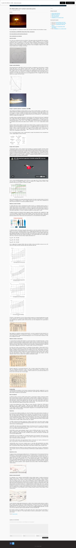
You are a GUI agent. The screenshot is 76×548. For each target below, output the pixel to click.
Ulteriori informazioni (17, 2)
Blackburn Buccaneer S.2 (56, 14)
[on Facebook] (11, 543)
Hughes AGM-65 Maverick (56, 13)
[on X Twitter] (13, 543)
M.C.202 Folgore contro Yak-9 (60, 22)
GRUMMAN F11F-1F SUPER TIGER (57, 17)
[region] (38, 2)
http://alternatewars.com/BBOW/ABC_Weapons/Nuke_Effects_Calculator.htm (22, 31)
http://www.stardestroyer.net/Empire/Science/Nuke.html (18, 33)
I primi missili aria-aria (55, 16)
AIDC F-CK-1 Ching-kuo (55, 15)
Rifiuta (62, 2)
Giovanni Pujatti (39, 546)
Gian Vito (18, 10)
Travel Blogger (54, 26)
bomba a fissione (37, 506)
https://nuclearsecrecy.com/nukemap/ (16, 36)
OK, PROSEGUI (70, 2)
